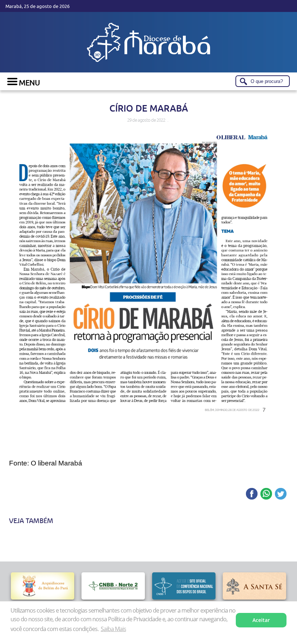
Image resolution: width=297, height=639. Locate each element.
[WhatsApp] (266, 494)
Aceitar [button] (261, 620)
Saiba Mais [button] (113, 629)
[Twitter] (280, 494)
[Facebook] (251, 494)
